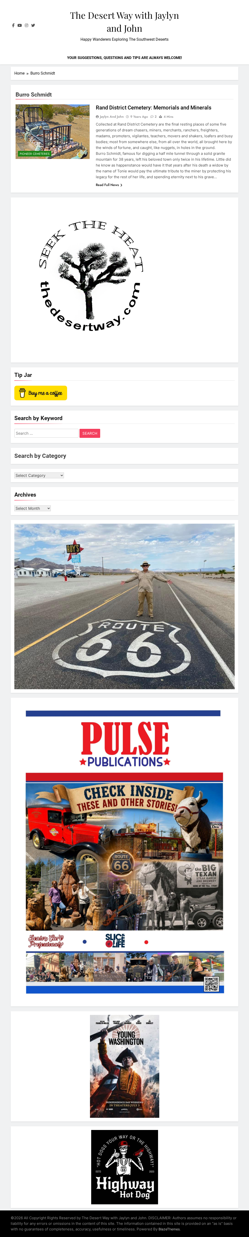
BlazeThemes (169, 1229)
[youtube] (19, 26)
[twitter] (33, 26)
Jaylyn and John (112, 116)
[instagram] (26, 26)
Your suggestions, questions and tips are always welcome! (124, 58)
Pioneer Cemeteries (35, 154)
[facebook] (13, 26)
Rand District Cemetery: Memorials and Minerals (153, 108)
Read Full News (107, 184)
